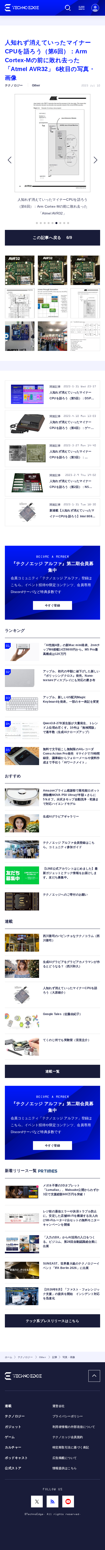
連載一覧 (52, 1071)
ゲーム (10, 1437)
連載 (8, 1406)
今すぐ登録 (52, 605)
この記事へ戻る (52, 238)
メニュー (81, 8)
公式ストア (13, 1468)
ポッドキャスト (16, 1458)
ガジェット (13, 1427)
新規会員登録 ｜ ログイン (95, 8)
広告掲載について (64, 1458)
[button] (9, 160)
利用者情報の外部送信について (73, 1427)
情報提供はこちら (64, 1468)
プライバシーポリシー (67, 1416)
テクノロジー (15, 1416)
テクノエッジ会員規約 (67, 1437)
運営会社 (58, 1406)
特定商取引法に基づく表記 (70, 1447)
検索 (68, 8)
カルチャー (13, 1447)
